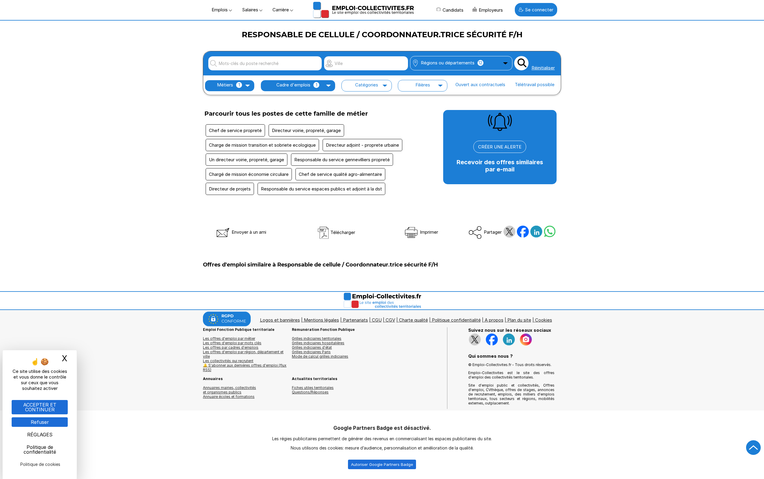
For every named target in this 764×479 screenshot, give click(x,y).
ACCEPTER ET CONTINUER (39, 407)
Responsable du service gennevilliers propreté (342, 159)
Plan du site (519, 320)
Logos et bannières (280, 320)
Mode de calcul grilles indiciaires (320, 356)
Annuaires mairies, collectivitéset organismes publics (229, 389)
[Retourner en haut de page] (753, 447)
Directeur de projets (230, 189)
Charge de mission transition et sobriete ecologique (262, 145)
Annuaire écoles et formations (229, 396)
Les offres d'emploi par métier (229, 338)
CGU (377, 320)
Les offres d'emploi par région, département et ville (243, 354)
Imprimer (428, 232)
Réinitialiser (543, 68)
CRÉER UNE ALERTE (499, 147)
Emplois (220, 10)
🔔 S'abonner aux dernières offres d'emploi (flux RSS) (244, 367)
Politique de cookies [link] (40, 464)
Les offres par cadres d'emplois (230, 347)
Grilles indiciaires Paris (311, 352)
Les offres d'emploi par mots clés (232, 343)
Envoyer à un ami (248, 232)
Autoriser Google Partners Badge (382, 464)
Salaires (250, 10)
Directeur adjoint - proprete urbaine (362, 145)
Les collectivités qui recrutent (228, 361)
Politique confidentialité (456, 320)
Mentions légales (321, 320)
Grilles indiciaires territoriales (316, 338)
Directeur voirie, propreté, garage (306, 130)
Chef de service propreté (235, 130)
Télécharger (342, 232)
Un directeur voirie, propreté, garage (246, 159)
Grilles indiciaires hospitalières (318, 343)
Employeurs (491, 10)
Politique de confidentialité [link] (40, 449)
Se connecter (539, 10)
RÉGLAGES (40, 435)
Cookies (543, 320)
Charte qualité (413, 320)
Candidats (453, 10)
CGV (390, 320)
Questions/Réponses (310, 392)
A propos (494, 320)
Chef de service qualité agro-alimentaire (340, 174)
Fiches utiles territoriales (313, 387)
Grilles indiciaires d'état (312, 347)
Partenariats (355, 320)
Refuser (40, 422)
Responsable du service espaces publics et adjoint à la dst (321, 189)
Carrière (281, 10)
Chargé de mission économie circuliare (249, 174)
